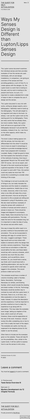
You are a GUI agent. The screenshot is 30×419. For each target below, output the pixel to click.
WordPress (16, 413)
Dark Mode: (24, 417)
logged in (13, 371)
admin (4, 357)
